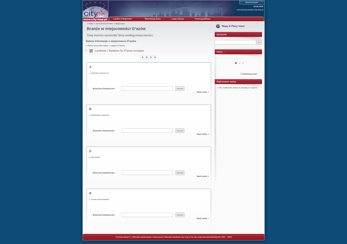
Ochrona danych (123, 237)
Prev (222, 57)
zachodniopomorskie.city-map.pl (250, 10)
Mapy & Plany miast (233, 26)
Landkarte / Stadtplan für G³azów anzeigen (119, 50)
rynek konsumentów (100, 199)
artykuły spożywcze (100, 73)
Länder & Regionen (122, 19)
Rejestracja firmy (153, 19)
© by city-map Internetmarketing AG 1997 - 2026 (210, 237)
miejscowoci (120, 24)
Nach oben (202, 92)
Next (257, 57)
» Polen (90, 24)
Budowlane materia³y (100, 115)
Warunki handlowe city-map (176, 237)
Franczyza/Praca (202, 19)
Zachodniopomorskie (104, 24)
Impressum (158, 237)
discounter (95, 157)
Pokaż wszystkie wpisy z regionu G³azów (106, 45)
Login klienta (178, 19)
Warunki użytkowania (141, 237)
